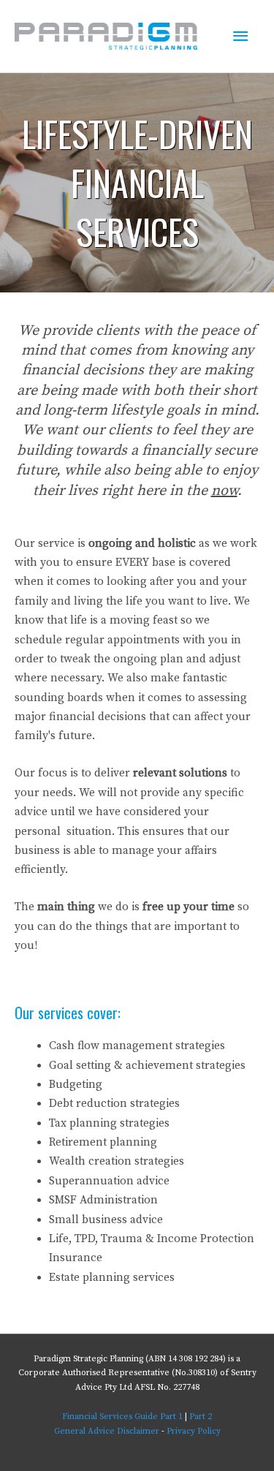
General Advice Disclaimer (106, 1431)
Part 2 (200, 1416)
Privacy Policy (194, 1431)
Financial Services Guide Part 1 (122, 1416)
